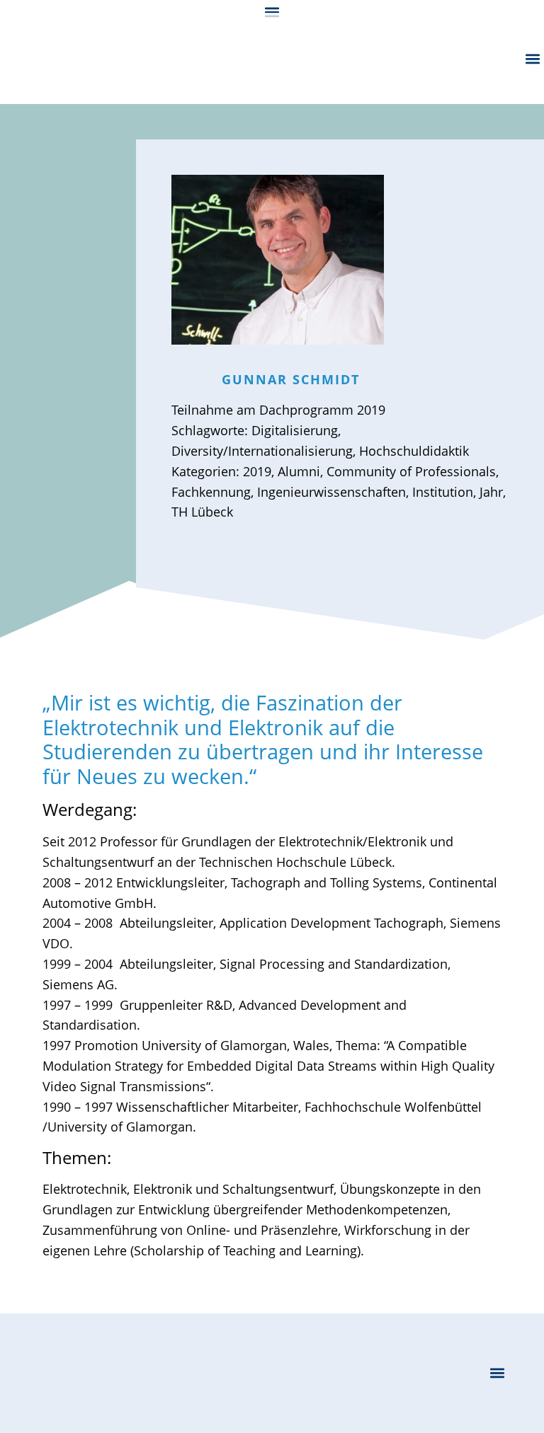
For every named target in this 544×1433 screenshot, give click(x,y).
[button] (272, 11)
